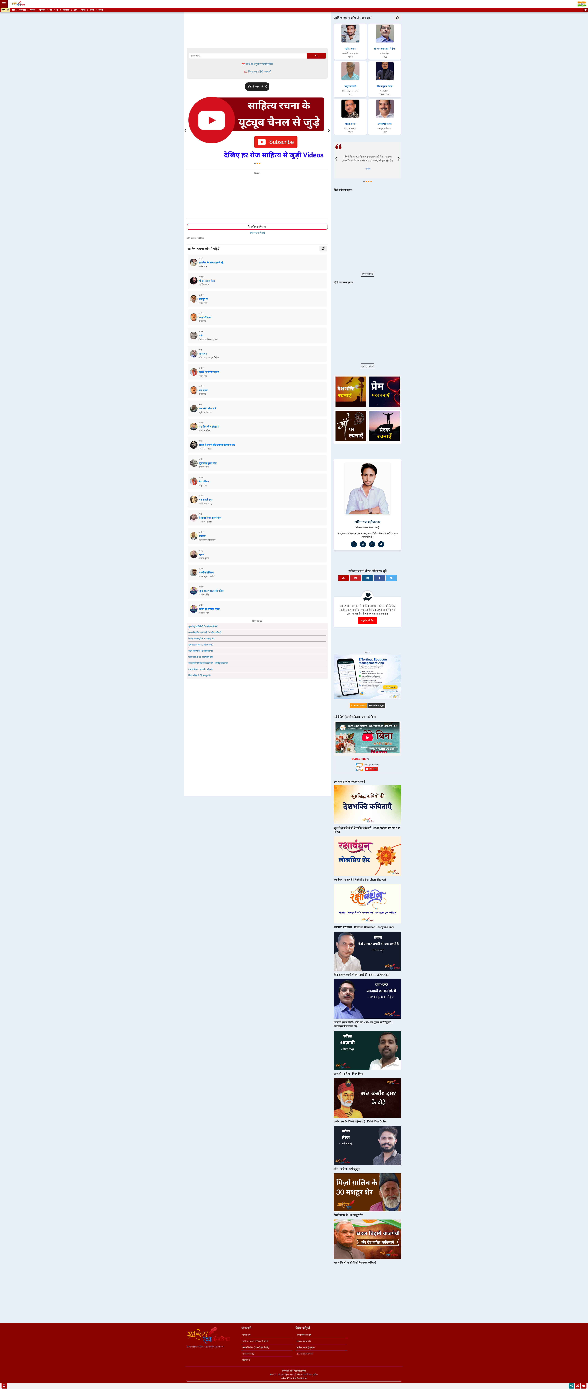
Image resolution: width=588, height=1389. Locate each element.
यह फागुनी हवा (205, 499)
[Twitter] (381, 544)
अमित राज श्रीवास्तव (367, 522)
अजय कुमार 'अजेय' (207, 576)
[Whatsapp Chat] (583, 1386)
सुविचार (42, 10)
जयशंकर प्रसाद (205, 521)
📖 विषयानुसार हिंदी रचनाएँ (257, 71)
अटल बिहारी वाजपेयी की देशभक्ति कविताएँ (204, 632)
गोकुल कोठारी (350, 86)
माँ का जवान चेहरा (207, 281)
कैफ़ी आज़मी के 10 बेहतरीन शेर (200, 651)
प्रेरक (32, 10)
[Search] (4, 1386)
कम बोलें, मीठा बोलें (207, 408)
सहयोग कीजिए (367, 620)
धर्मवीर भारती (204, 467)
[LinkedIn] (372, 544)
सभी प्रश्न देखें (367, 274)
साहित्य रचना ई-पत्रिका (293, 1374)
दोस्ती (92, 10)
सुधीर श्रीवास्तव (205, 412)
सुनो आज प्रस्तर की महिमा (211, 591)
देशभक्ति (22, 10)
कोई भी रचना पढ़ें (255, 86)
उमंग (201, 335)
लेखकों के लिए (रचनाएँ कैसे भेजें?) (255, 1347)
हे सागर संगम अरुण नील (210, 518)
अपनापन (203, 353)
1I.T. (288, 1378)
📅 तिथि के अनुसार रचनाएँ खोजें (257, 64)
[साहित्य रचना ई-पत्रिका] (18, 4)
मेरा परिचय (204, 481)
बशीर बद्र (203, 266)
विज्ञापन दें (246, 1360)
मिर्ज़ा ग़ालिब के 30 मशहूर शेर (199, 675)
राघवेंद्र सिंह (204, 594)
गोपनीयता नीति (300, 1371)
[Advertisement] (257, 30)
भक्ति (83, 10)
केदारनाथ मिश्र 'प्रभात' (208, 339)
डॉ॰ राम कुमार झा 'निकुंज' (209, 357)
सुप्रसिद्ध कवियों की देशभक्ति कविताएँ (202, 626)
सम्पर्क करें (246, 1335)
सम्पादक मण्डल (248, 1354)
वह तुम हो (203, 299)
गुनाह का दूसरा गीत (208, 463)
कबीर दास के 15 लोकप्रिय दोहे (200, 657)
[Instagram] (363, 544)
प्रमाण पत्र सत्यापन (305, 1354)
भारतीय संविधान (206, 572)
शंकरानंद (202, 321)
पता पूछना (203, 390)
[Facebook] (354, 544)
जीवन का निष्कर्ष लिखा (209, 609)
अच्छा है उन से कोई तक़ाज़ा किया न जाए (217, 445)
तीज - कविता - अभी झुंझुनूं (347, 1168)
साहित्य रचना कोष (304, 1341)
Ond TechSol (298, 1378)
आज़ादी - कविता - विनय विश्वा (349, 1073)
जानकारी (66, 10)
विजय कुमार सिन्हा (384, 86)
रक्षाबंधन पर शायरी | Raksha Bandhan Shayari (360, 879)
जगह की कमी (205, 317)
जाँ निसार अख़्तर (205, 448)
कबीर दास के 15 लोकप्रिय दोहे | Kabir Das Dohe (360, 1121)
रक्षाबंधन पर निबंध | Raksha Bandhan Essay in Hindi (364, 927)
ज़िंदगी (101, 10)
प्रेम (13, 10)
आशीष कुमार (204, 558)
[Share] (571, 1386)
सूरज (201, 554)
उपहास (202, 536)
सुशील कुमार (350, 48)
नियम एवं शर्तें (287, 1371)
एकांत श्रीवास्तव (385, 123)
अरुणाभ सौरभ (204, 430)
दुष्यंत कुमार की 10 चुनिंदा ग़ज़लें (200, 644)
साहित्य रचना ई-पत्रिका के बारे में (255, 1341)
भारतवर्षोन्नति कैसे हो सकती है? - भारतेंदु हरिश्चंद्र (208, 663)
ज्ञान (75, 10)
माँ (57, 10)
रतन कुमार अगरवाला (207, 540)
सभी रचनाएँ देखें (257, 232)
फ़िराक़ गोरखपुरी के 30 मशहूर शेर (201, 638)
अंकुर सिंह (203, 376)
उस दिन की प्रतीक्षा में (209, 426)
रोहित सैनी (203, 303)
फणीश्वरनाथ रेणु (205, 503)
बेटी (51, 10)
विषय (4, 10)
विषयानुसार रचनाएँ (304, 1335)
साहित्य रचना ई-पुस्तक (306, 1347)
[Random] (577, 1386)
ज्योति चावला (204, 284)
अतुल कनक (350, 123)
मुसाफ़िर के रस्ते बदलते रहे (211, 262)
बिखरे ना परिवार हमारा (209, 372)
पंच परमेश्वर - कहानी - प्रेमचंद (200, 669)
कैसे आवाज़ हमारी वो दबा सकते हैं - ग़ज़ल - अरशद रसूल (361, 974)
